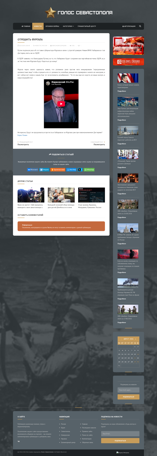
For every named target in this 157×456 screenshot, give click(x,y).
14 (132, 354)
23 (138, 358)
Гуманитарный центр (87, 26)
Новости (38, 26)
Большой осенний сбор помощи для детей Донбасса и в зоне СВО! (61, 207)
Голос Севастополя (47, 452)
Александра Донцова (58, 45)
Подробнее (122, 91)
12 (125, 354)
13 (129, 354)
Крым (63, 428)
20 (129, 358)
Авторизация (129, 26)
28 (132, 362)
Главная (26, 26)
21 (132, 358)
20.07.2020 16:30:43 (24, 45)
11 (122, 354)
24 (119, 362)
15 (135, 354)
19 (125, 358)
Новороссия (65, 435)
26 (125, 362)
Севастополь (65, 431)
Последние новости (89, 428)
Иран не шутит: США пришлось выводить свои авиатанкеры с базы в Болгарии (30, 207)
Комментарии (86, 439)
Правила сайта (87, 431)
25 (122, 362)
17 (119, 358)
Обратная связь (87, 442)
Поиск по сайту (87, 435)
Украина (64, 439)
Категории (68, 26)
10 (119, 354)
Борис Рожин (22, 135)
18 (122, 358)
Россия (44, 45)
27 (129, 362)
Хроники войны (52, 26)
